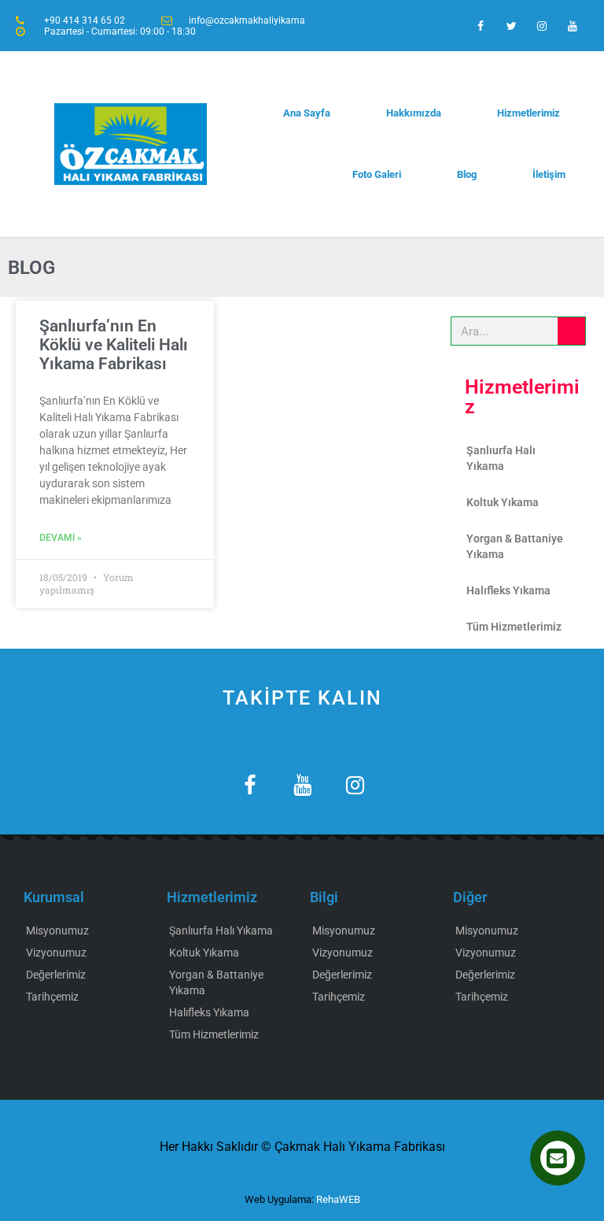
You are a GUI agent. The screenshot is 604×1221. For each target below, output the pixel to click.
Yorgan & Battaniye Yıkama (514, 546)
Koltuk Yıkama (502, 502)
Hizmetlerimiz (528, 113)
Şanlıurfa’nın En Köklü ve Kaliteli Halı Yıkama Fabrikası (113, 344)
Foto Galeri (376, 174)
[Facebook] (480, 25)
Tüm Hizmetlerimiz (514, 626)
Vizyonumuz (56, 952)
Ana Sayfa (306, 113)
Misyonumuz (57, 930)
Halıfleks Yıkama (508, 590)
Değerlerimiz (56, 974)
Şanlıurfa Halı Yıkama (501, 458)
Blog (467, 174)
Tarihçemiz (52, 996)
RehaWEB (338, 1199)
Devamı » (60, 537)
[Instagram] (542, 25)
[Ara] (571, 331)
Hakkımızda (413, 113)
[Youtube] (573, 25)
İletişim (548, 174)
